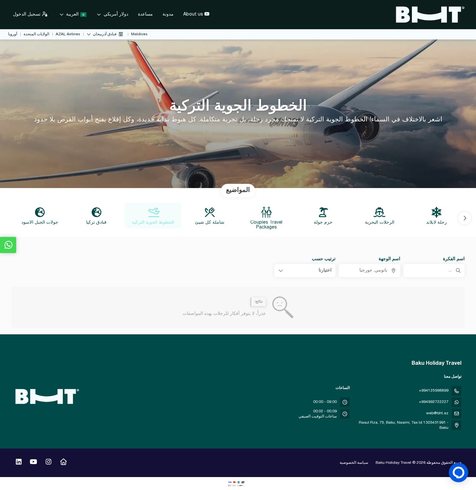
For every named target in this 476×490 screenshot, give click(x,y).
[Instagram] (48, 463)
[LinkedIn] (19, 463)
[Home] (63, 463)
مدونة (168, 14)
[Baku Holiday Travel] (48, 396)
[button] (464, 218)
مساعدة (145, 14)
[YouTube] (33, 463)
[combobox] (369, 270)
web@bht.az (437, 413)
